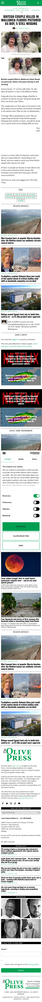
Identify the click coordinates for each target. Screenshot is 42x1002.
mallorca (32, 194)
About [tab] (34, 459)
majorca (23, 194)
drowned (9, 194)
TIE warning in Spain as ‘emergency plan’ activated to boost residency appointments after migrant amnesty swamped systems (20, 851)
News (23, 180)
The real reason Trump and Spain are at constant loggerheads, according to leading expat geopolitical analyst (19, 889)
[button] (39, 812)
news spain (9, 197)
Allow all (21, 526)
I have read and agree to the (21, 964)
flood (16, 194)
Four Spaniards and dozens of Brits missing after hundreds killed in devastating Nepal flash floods (20, 620)
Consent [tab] (7, 459)
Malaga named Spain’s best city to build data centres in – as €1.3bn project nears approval (20, 315)
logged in (15, 339)
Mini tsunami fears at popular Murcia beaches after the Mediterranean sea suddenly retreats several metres (21, 240)
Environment (9, 10)
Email (4, 949)
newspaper (19, 197)
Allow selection (21, 536)
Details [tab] (21, 459)
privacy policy (33, 964)
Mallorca (25, 10)
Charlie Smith (23, 28)
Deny (21, 545)
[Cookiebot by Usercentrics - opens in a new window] (30, 453)
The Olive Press (30, 197)
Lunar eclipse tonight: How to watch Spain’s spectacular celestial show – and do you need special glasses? (18, 580)
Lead (18, 10)
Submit (21, 970)
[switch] (36, 502)
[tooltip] (3, 803)
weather (20, 200)
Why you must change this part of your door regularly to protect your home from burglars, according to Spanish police (20, 870)
